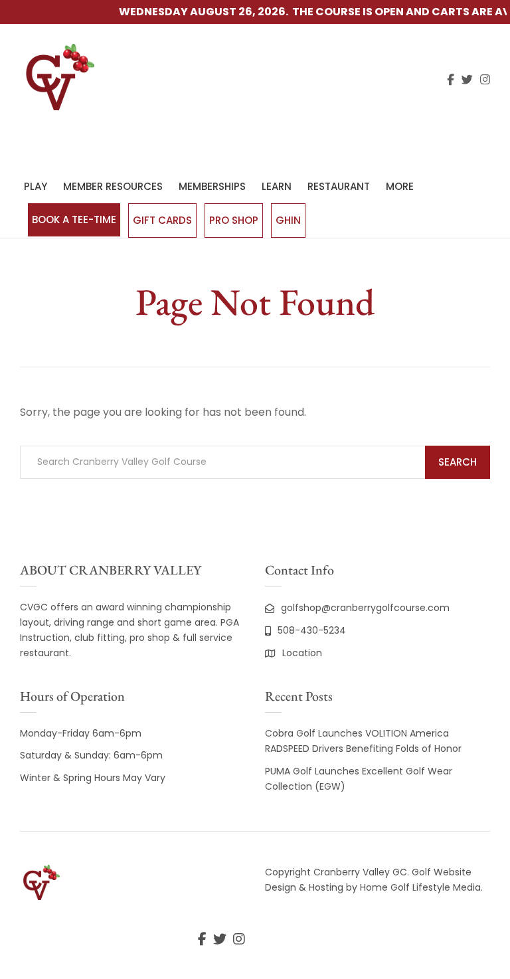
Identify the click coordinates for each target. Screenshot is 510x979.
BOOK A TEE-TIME (74, 219)
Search (457, 462)
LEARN (277, 186)
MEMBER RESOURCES (113, 186)
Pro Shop (233, 220)
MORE (400, 186)
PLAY (35, 186)
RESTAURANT (338, 186)
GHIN (288, 220)
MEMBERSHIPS (212, 186)
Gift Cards (162, 220)
